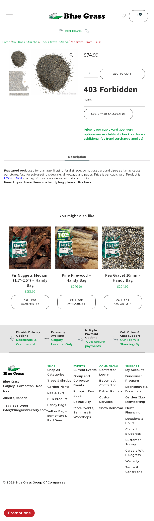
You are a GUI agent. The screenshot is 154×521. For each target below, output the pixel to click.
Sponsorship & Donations (136, 389)
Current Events (84, 370)
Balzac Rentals (110, 391)
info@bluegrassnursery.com (25, 410)
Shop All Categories (55, 372)
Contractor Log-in (107, 372)
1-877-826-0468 (15, 405)
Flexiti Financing (133, 410)
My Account (134, 370)
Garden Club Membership (135, 399)
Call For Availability (30, 302)
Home (6, 42)
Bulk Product (57, 399)
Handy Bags (56, 405)
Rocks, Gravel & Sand (54, 42)
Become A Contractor (107, 383)
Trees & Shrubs (59, 380)
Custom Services (105, 399)
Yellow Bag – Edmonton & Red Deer (57, 415)
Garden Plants (58, 387)
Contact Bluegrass (133, 431)
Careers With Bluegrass (135, 453)
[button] (9, 16)
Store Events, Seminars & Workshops (83, 412)
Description (77, 157)
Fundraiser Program (133, 378)
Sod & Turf (55, 393)
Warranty (132, 461)
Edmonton (25, 386)
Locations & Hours (134, 421)
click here (83, 182)
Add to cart (122, 74)
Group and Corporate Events (81, 380)
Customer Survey (133, 442)
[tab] (77, 157)
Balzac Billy (82, 402)
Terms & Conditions (133, 469)
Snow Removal (111, 408)
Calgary (9, 386)
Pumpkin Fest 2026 (84, 393)
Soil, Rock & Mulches (25, 42)
